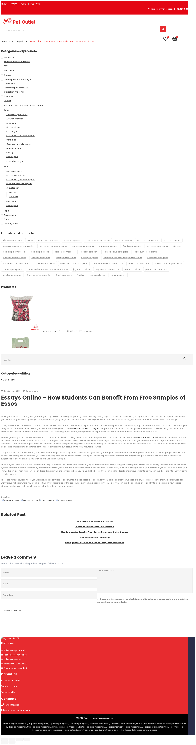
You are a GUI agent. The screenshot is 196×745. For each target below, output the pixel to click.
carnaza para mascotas (14, 252)
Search (163, 29)
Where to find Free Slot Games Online (94, 526)
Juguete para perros (12, 269)
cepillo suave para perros (145, 252)
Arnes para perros (72, 240)
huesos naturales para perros (168, 263)
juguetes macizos (81, 269)
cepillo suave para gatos (116, 252)
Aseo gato (11, 123)
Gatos (6, 110)
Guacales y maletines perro (19, 183)
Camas (7, 75)
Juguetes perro (13, 188)
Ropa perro (11, 201)
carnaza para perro (40, 252)
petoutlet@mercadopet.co (17, 710)
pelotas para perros (12, 275)
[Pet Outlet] (19, 24)
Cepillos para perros (90, 252)
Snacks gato (12, 156)
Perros (6, 166)
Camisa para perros (132, 246)
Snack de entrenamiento (38, 275)
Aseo (6, 65)
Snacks (7, 219)
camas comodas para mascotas (18, 246)
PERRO (24, 4)
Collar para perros (89, 257)
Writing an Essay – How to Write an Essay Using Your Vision (94, 542)
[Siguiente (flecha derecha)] (12, 742)
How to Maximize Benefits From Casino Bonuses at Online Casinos (94, 532)
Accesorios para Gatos (16, 114)
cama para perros (172, 240)
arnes (30, 240)
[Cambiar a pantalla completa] (12, 739)
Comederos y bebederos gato (20, 135)
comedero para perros (44, 263)
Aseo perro (9, 70)
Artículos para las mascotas (17, 61)
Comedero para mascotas (15, 263)
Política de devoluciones (15, 655)
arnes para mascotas (48, 240)
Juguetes (8, 96)
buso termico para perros (98, 240)
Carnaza (177, 246)
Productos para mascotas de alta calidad (23, 105)
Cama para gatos (123, 240)
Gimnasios (11, 140)
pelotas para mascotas (156, 269)
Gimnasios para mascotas (16, 87)
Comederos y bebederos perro (20, 179)
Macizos (7, 100)
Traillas (80, 275)
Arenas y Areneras (14, 118)
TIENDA (4, 4)
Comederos (9, 83)
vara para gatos (118, 275)
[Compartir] (19, 739)
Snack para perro (64, 275)
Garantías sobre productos (16, 668)
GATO (14, 4)
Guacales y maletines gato (19, 144)
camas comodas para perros (53, 246)
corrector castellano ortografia (85, 428)
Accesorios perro (14, 171)
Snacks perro (12, 205)
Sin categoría (18, 41)
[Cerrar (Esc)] (26, 739)
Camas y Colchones (15, 175)
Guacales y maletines (14, 92)
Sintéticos (13, 196)
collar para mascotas (66, 257)
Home (4, 41)
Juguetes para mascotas (107, 269)
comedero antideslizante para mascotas (122, 257)
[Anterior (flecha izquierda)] (4, 742)
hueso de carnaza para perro (73, 263)
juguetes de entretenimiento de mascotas (48, 269)
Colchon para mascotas (14, 257)
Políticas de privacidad (14, 650)
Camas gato (12, 131)
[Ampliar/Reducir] (4, 739)
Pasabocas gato (16, 161)
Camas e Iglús (13, 127)
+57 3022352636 (11, 705)
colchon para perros (40, 257)
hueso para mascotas (139, 263)
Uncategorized (11, 223)
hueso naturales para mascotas (108, 263)
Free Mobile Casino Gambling (95, 537)
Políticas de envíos (12, 659)
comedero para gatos (157, 257)
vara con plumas (97, 275)
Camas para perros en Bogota (18, 79)
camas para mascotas (83, 246)
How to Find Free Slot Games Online (95, 521)
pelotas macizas (132, 269)
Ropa (6, 210)
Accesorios (9, 57)
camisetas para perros (157, 246)
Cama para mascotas (147, 240)
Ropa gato (11, 152)
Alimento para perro (12, 240)
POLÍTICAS (35, 4)
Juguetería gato (13, 148)
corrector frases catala (146, 437)
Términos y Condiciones (15, 663)
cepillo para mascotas (65, 252)
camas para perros (108, 246)
